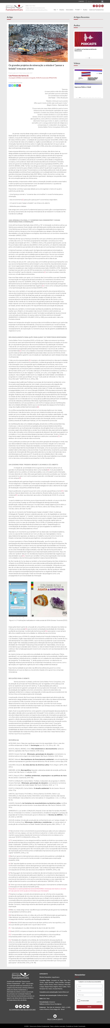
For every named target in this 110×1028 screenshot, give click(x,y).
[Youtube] (99, 6)
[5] (30, 360)
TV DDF (77, 10)
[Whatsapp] (15, 85)
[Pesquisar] (102, 1)
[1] (23, 200)
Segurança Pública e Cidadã (83, 87)
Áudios (85, 10)
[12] (23, 556)
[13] (26, 629)
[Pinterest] (20, 85)
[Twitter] (97, 6)
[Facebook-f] (94, 6)
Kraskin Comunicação (79, 1026)
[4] (20, 351)
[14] (46, 631)
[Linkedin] (17, 85)
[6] (38, 407)
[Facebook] (10, 85)
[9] (20, 478)
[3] (43, 286)
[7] (59, 436)
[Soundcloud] (102, 6)
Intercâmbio (69, 10)
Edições (61, 10)
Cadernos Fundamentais (96, 10)
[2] (45, 272)
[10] (62, 491)
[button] (78, 97)
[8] (48, 470)
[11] (16, 495)
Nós (55, 10)
